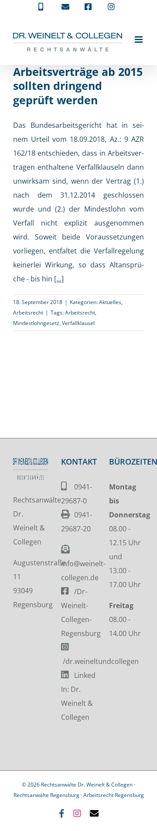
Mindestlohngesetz (36, 323)
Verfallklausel (78, 323)
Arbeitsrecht (28, 312)
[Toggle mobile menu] (139, 39)
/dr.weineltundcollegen (101, 661)
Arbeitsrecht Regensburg (113, 795)
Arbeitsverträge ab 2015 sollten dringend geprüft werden (78, 86)
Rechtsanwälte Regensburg (46, 795)
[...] (59, 279)
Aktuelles (110, 302)
